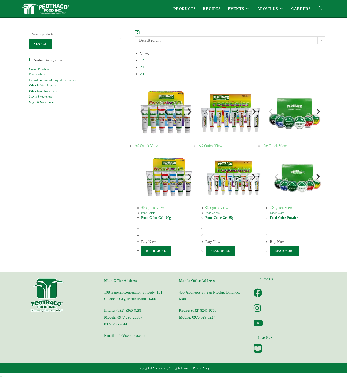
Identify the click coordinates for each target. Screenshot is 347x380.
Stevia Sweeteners (40, 96)
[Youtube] (258, 323)
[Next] (189, 112)
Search (41, 44)
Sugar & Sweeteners (41, 102)
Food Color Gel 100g (156, 218)
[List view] (141, 33)
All (142, 74)
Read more (156, 251)
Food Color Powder (284, 218)
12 (142, 60)
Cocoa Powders (39, 69)
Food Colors (148, 213)
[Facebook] (258, 293)
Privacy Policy (201, 368)
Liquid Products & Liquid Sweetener (52, 80)
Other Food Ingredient (43, 91)
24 (142, 67)
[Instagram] (257, 308)
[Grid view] (137, 33)
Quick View (148, 146)
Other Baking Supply (42, 85)
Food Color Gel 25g (219, 218)
